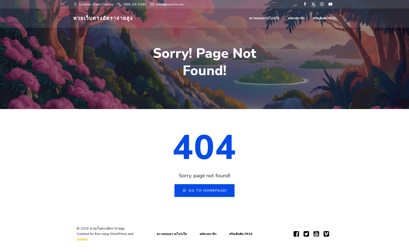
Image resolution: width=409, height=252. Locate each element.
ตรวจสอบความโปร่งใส (264, 18)
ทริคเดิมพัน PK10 (324, 18)
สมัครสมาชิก (296, 18)
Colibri (82, 239)
